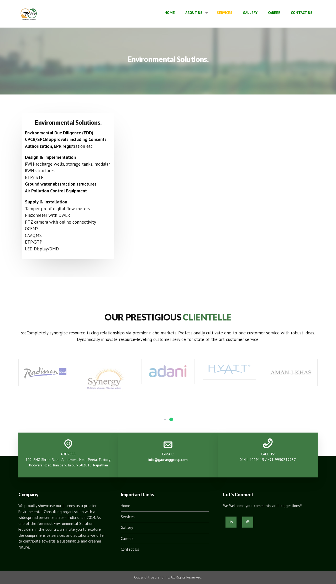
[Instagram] (248, 522)
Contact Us (301, 12)
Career (274, 12)
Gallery (250, 12)
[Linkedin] (231, 522)
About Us (193, 12)
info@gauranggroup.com (168, 459)
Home (170, 12)
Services (224, 12)
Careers (127, 538)
